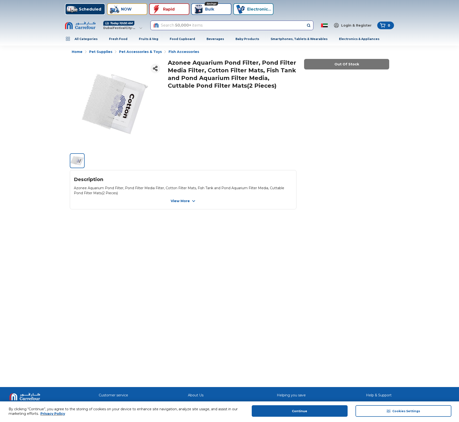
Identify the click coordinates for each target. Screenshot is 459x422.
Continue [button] (299, 411)
